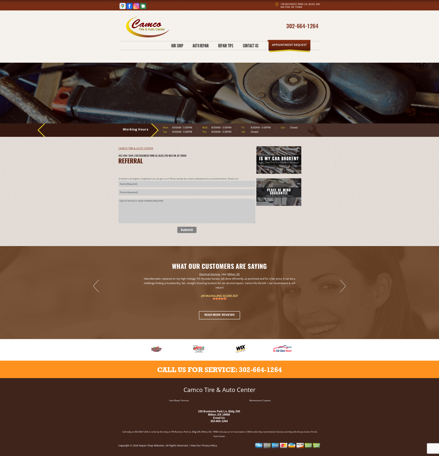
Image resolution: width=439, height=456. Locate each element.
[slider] (219, 298)
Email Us (219, 417)
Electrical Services (209, 274)
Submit (187, 229)
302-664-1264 (302, 26)
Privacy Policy (209, 445)
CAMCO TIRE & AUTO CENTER (135, 148)
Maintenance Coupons (260, 400)
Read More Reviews (219, 315)
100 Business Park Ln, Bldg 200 (151, 155)
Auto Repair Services (179, 400)
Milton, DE (233, 274)
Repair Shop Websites (151, 445)
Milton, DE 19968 (177, 155)
